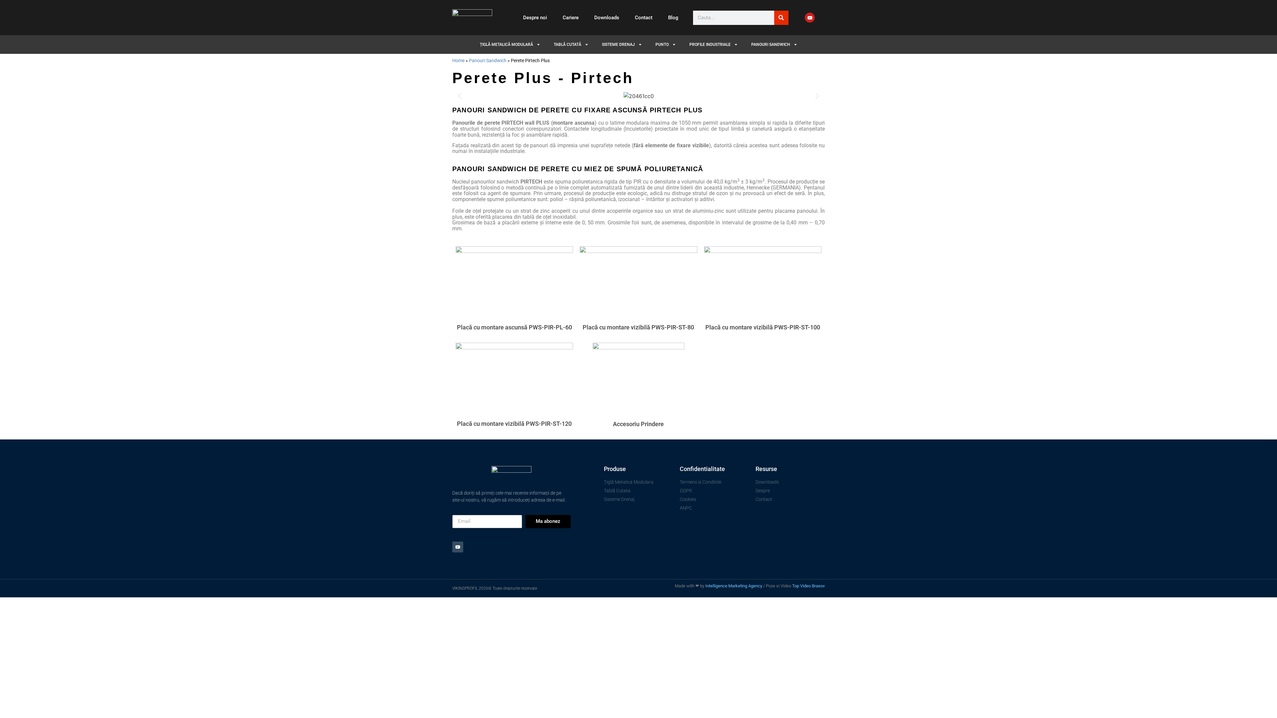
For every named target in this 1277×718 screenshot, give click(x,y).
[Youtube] (810, 18)
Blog (673, 18)
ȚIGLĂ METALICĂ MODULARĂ (506, 44)
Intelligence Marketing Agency (733, 585)
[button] (460, 96)
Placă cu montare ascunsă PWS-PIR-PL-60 (514, 327)
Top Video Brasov (808, 585)
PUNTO (662, 44)
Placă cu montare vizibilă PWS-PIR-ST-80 (638, 327)
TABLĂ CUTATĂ (567, 44)
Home (458, 60)
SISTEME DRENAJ (618, 44)
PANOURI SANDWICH (770, 44)
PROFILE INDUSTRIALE (710, 44)
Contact (643, 18)
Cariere (571, 18)
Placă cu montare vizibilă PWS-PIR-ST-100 (762, 327)
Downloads (606, 18)
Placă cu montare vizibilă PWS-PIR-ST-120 (514, 423)
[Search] (781, 18)
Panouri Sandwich (487, 60)
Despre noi (535, 18)
